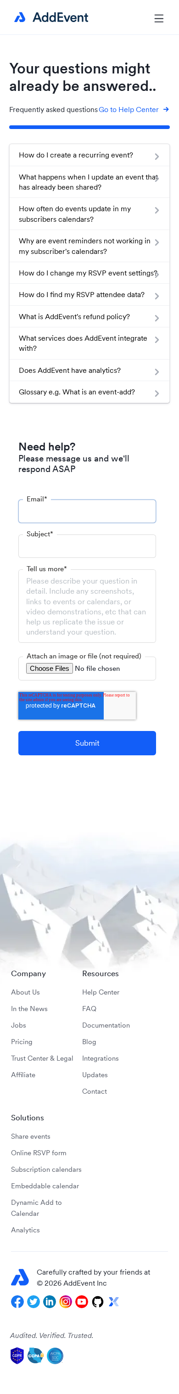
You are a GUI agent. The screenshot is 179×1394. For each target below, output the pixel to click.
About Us (25, 992)
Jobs (18, 1025)
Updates (95, 1074)
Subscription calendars (46, 1169)
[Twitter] (33, 1301)
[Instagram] (65, 1301)
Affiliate (23, 1074)
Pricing (22, 1041)
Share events (30, 1136)
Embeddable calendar (45, 1185)
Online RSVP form (39, 1152)
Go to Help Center (129, 109)
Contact (94, 1091)
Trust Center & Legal (42, 1058)
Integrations (100, 1058)
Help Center (100, 992)
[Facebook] (17, 1301)
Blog (89, 1041)
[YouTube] (81, 1301)
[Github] (97, 1301)
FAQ (89, 1008)
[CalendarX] (113, 1301)
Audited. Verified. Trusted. (52, 1335)
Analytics (25, 1229)
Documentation (106, 1025)
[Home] (49, 17)
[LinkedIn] (49, 1301)
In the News (29, 1008)
